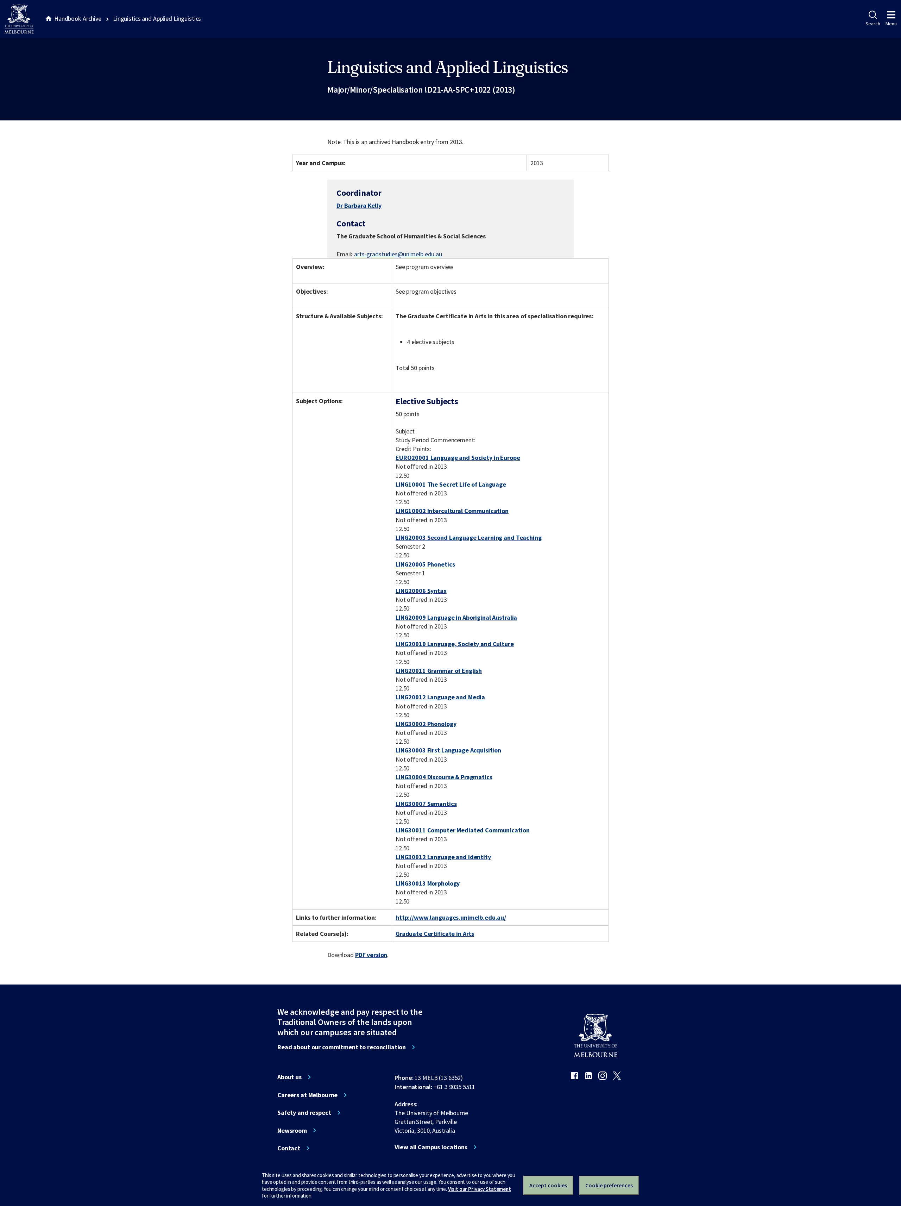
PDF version (371, 955)
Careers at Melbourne (307, 1095)
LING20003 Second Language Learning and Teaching (469, 537)
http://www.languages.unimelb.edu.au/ (451, 917)
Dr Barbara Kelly (359, 205)
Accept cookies (548, 1185)
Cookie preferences (609, 1185)
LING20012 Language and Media (440, 697)
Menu (891, 23)
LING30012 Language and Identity (443, 857)
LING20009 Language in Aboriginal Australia (456, 617)
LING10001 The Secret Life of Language (451, 484)
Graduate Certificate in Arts (435, 934)
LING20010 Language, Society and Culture (455, 644)
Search (872, 23)
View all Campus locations (431, 1147)
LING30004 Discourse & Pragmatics (444, 777)
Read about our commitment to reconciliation (341, 1047)
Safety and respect (304, 1113)
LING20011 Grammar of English (439, 671)
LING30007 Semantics (426, 804)
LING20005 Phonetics (425, 564)
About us (289, 1077)
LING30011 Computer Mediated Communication (462, 830)
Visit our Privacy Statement (479, 1189)
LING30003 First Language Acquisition (448, 750)
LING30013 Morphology (428, 883)
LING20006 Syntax (421, 591)
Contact (288, 1148)
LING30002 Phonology (426, 724)
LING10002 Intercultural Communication (452, 511)
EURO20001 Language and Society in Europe (458, 458)
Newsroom (292, 1131)
